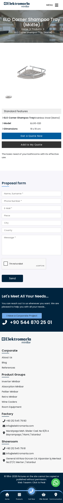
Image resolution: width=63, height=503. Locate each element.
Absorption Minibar (13, 386)
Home (25, 29)
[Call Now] (31, 492)
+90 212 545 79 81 (16, 448)
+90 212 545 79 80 (16, 420)
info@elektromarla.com (20, 426)
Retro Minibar (9, 396)
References (8, 367)
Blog (4, 362)
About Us (7, 357)
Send (12, 278)
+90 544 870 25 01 (31, 322)
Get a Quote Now (31, 136)
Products (37, 29)
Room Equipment (12, 407)
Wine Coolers (9, 402)
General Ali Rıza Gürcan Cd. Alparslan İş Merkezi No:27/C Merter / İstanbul (33, 460)
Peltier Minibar (10, 391)
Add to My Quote (31, 144)
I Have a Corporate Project (21, 315)
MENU (49, 5)
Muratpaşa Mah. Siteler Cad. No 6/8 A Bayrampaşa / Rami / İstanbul (27, 432)
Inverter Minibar (11, 381)
